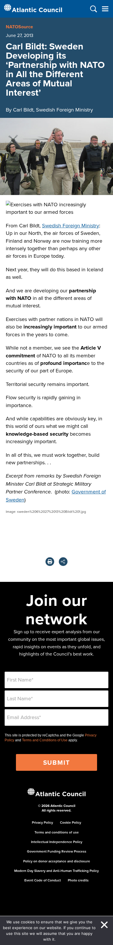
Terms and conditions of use (56, 832)
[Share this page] (63, 561)
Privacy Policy (42, 822)
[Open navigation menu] (105, 8)
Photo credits (78, 880)
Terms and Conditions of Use (45, 740)
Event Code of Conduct (42, 880)
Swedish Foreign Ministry (70, 225)
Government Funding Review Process (56, 851)
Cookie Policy (70, 822)
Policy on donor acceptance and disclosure (56, 861)
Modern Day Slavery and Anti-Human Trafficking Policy (56, 870)
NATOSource (19, 26)
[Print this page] (49, 561)
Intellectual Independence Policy (56, 841)
